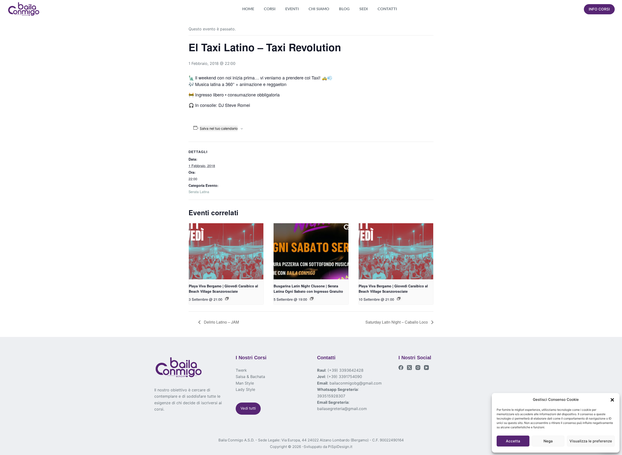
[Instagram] (417, 367)
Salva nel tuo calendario (219, 128)
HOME (248, 9)
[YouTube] (426, 367)
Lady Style (245, 389)
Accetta (513, 441)
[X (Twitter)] (409, 367)
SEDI (363, 9)
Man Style (245, 383)
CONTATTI (387, 9)
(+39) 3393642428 (345, 370)
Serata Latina (199, 191)
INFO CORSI (599, 9)
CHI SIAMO (319, 9)
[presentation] (226, 251)
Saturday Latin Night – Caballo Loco (397, 322)
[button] (612, 399)
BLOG (344, 9)
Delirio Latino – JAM (221, 322)
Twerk (241, 370)
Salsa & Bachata (250, 376)
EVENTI (292, 9)
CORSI (270, 9)
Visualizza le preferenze (591, 441)
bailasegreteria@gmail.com (342, 408)
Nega (548, 441)
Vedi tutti (248, 408)
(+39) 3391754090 (344, 376)
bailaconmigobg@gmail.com (355, 383)
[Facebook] (400, 367)
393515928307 (331, 396)
